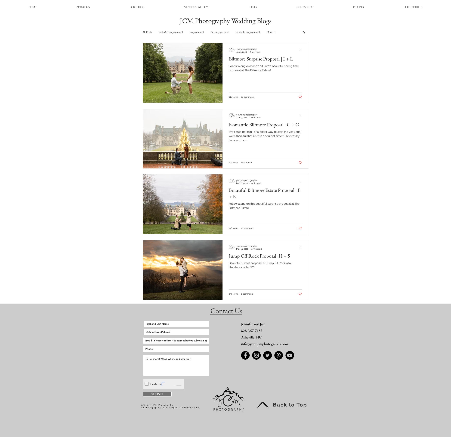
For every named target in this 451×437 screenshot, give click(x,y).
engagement (197, 32)
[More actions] (301, 50)
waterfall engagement (171, 32)
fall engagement (220, 32)
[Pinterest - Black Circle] (278, 355)
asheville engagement (248, 32)
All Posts (147, 32)
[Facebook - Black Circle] (245, 355)
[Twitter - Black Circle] (267, 355)
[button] (83, 7)
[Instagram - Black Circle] (256, 355)
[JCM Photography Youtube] (289, 355)
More (270, 32)
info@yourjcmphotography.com (264, 343)
